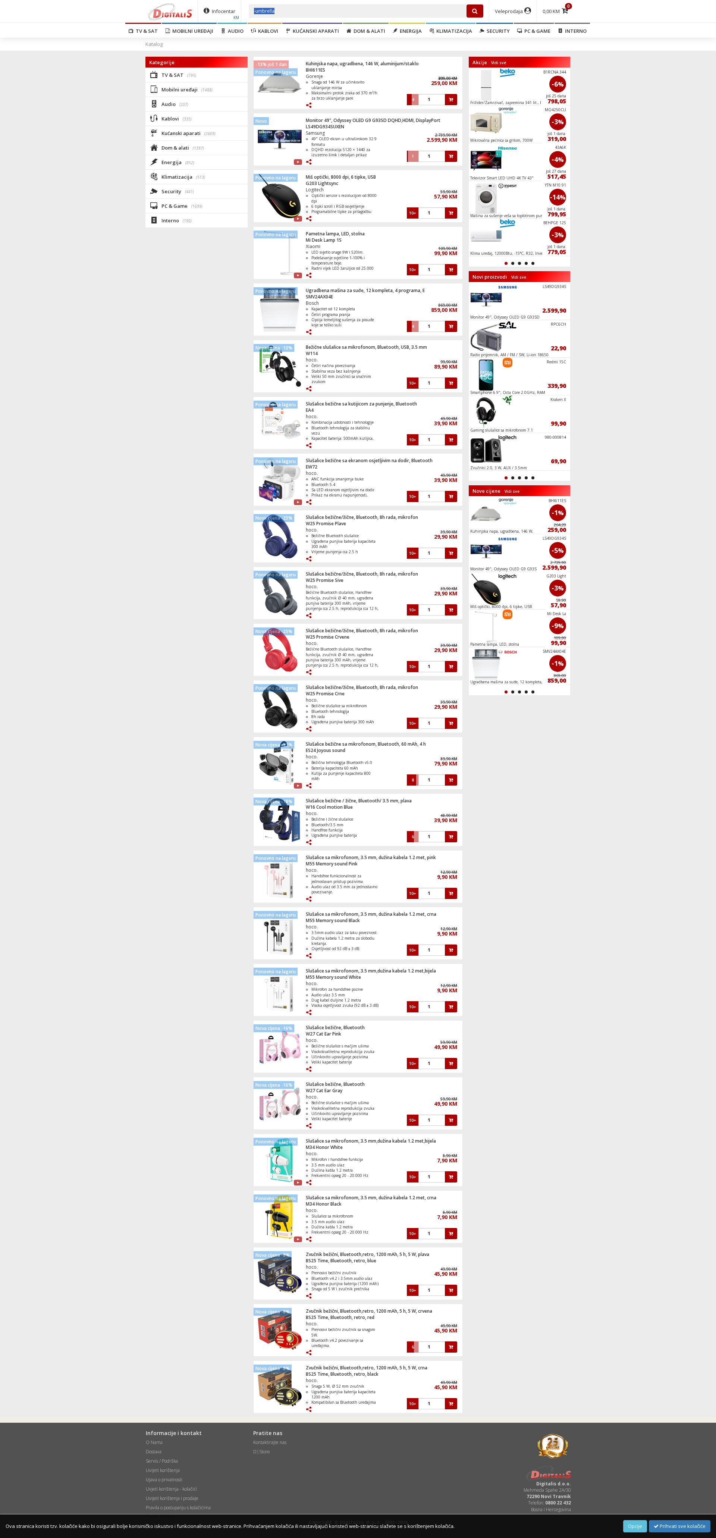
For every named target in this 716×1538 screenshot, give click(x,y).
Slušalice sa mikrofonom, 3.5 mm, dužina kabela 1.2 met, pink (371, 857)
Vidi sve (498, 62)
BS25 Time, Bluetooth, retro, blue (341, 1260)
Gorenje (314, 76)
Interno (575, 31)
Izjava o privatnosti (164, 1479)
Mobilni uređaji (191, 31)
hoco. (312, 360)
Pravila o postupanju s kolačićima (178, 1507)
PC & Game (536, 31)
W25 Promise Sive (324, 580)
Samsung (315, 133)
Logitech (315, 190)
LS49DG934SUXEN (325, 126)
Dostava (153, 1451)
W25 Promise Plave (326, 523)
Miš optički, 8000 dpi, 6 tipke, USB (341, 177)
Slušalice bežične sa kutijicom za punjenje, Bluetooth (361, 404)
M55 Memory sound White (333, 977)
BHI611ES (315, 70)
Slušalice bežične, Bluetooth (335, 1027)
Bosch (312, 303)
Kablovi (267, 31)
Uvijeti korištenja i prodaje (172, 1498)
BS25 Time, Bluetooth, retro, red (340, 1317)
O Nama (154, 1442)
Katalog (154, 44)
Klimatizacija (453, 31)
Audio (235, 31)
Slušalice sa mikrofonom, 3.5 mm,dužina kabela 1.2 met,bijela (371, 971)
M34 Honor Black (324, 1204)
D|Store (261, 1451)
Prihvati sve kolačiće (682, 1526)
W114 (312, 353)
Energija (410, 31)
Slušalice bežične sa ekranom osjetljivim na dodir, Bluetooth (369, 460)
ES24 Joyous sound (325, 750)
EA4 (310, 410)
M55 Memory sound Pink (332, 864)
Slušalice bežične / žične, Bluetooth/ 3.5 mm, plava (359, 801)
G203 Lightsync (322, 183)
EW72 (311, 467)
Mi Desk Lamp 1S (324, 240)
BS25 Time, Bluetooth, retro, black (342, 1374)
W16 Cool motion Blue (329, 807)
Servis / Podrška (162, 1461)
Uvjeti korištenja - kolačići (171, 1489)
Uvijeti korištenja (163, 1470)
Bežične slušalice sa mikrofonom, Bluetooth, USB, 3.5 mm (366, 347)
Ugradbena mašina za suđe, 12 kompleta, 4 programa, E (365, 290)
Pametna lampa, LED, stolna (335, 234)
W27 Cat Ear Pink (323, 1034)
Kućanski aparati (315, 31)
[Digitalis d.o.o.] (170, 11)
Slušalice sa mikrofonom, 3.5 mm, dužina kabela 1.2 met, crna (371, 914)
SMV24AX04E (319, 297)
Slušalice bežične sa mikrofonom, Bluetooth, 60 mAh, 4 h (366, 744)
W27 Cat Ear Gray (324, 1090)
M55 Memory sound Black (333, 920)
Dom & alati (368, 31)
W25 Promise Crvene (327, 637)
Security (497, 31)
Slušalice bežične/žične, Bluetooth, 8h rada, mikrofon (362, 517)
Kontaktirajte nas (269, 1442)
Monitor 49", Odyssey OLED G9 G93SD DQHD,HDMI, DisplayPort (373, 120)
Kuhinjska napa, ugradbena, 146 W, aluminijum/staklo (362, 63)
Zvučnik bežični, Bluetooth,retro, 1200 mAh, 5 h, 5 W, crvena (369, 1311)
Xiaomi (313, 246)
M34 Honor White (324, 1147)
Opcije (635, 1526)
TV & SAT (146, 31)
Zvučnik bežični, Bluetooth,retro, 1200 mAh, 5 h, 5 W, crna (366, 1368)
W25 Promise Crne (325, 693)
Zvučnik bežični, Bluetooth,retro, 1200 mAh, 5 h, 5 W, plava (367, 1254)
